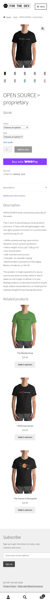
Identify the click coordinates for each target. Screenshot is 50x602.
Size (5, 133)
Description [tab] (8, 187)
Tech (15, 17)
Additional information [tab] (14, 195)
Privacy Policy (9, 586)
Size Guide (8, 142)
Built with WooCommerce (30, 586)
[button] (42, 28)
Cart (38, 595)
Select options (25, 364)
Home (8, 17)
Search (25, 597)
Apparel (16, 174)
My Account (8, 597)
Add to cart (23, 149)
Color (5, 123)
